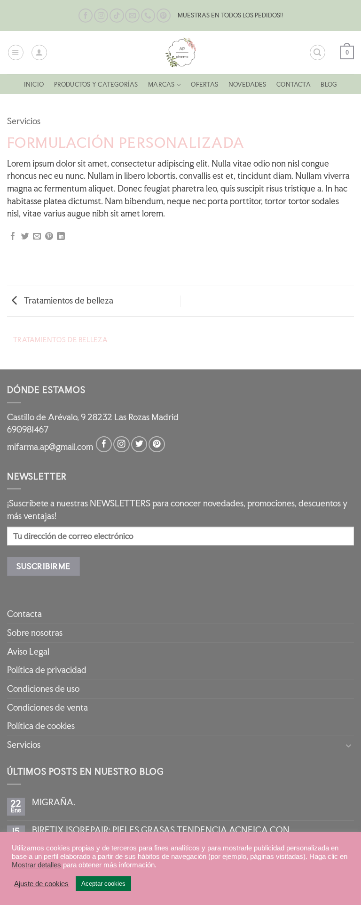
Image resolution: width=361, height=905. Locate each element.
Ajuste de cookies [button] (41, 884)
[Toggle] (348, 745)
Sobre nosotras (35, 633)
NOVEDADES (247, 84)
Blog (329, 84)
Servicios (23, 121)
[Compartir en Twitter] (25, 236)
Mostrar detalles (36, 865)
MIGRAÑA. (53, 802)
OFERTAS (204, 84)
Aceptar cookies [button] (103, 883)
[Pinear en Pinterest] (49, 236)
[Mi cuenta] (39, 52)
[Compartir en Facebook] (13, 236)
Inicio (34, 84)
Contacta (293, 84)
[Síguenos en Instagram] (101, 15)
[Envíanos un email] (132, 15)
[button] (16, 52)
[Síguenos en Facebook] (85, 15)
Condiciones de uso (43, 689)
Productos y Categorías (96, 84)
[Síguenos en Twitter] (139, 444)
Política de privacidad (46, 670)
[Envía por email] (37, 236)
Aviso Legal (28, 652)
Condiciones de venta (47, 708)
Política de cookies (41, 726)
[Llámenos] (148, 15)
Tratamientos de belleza (67, 300)
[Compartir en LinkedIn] (61, 236)
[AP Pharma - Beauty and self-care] (180, 52)
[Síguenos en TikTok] (117, 15)
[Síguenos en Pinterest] (164, 15)
